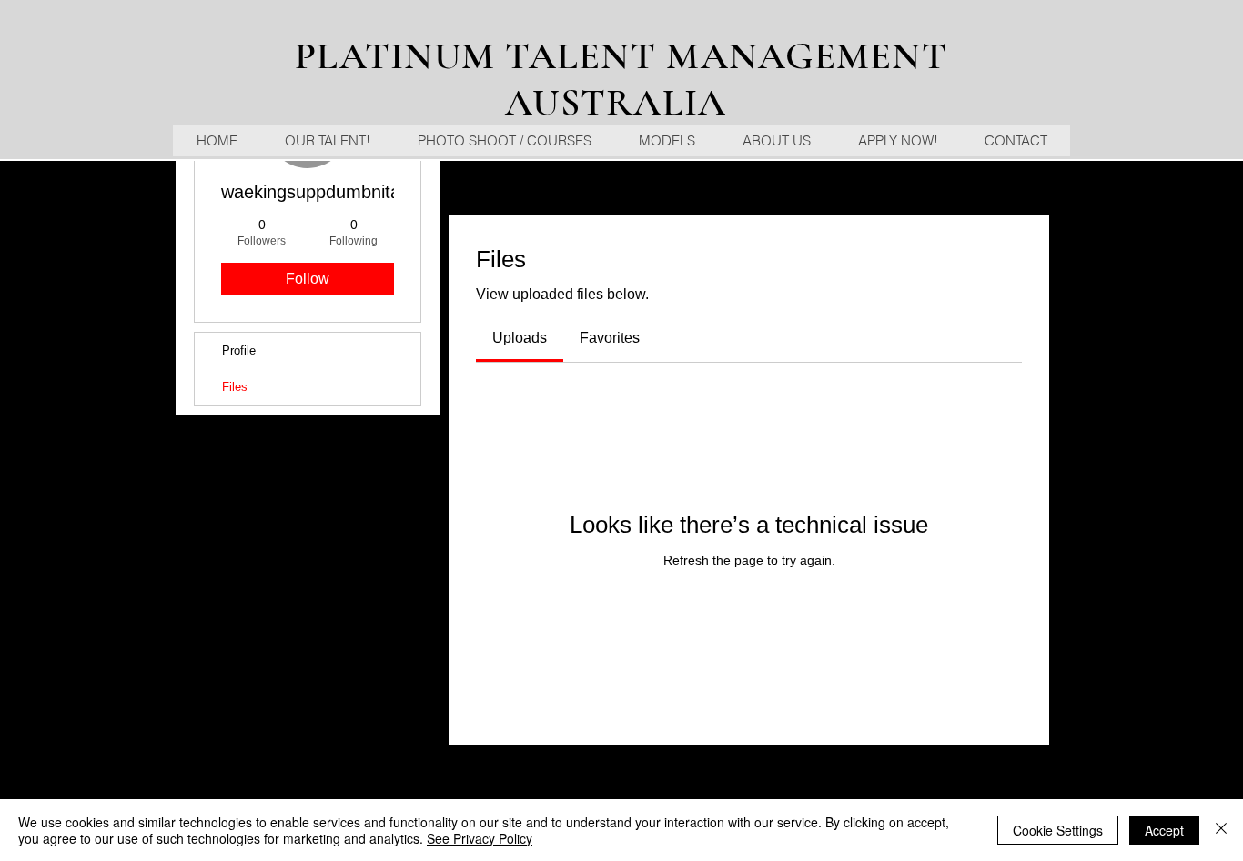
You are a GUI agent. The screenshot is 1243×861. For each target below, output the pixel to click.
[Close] (1221, 830)
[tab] (519, 338)
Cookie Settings (1058, 830)
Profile (239, 350)
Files (235, 387)
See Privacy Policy (479, 838)
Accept (1164, 830)
